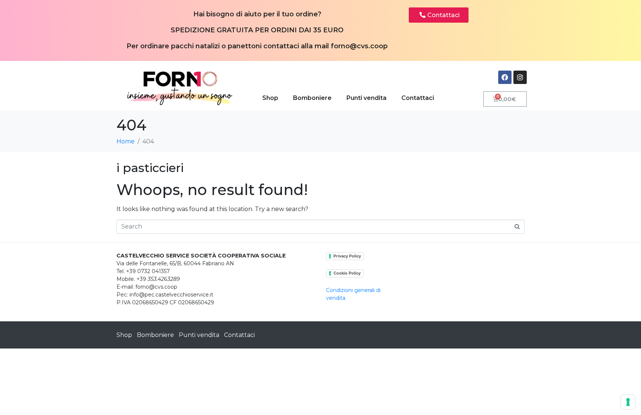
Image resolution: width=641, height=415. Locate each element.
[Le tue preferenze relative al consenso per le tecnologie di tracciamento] (628, 402)
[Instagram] (520, 77)
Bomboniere (312, 97)
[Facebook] (505, 77)
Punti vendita (366, 97)
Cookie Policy (347, 273)
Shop (270, 97)
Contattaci (417, 97)
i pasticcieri (150, 168)
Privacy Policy (347, 256)
